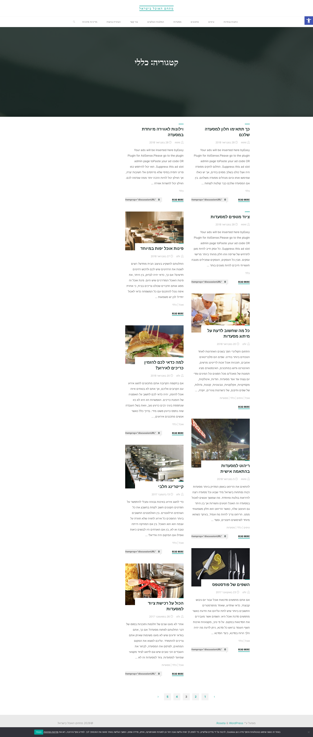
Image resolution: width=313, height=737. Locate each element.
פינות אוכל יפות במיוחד (162, 248)
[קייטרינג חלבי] (154, 466)
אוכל (181, 304)
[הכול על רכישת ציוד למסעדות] (154, 584)
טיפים (240, 398)
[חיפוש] (74, 21)
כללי (247, 190)
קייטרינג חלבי (171, 486)
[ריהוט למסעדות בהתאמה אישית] (220, 443)
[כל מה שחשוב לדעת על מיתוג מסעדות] (220, 313)
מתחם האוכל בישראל (156, 8)
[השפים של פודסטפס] (220, 567)
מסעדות (224, 398)
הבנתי (38, 732)
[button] (309, 20)
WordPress (236, 723)
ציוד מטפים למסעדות (230, 216)
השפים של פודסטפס (231, 584)
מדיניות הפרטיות (51, 732)
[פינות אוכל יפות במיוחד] (154, 231)
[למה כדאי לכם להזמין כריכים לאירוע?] (154, 344)
